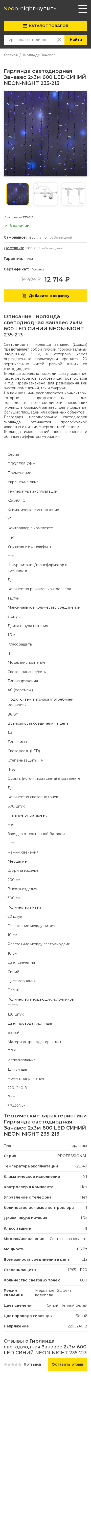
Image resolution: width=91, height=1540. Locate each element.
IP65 (72, 1270)
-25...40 (81, 1166)
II (86, 1228)
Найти (76, 39)
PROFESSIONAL (72, 1156)
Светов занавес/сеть (68, 1238)
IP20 (83, 1270)
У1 (85, 1176)
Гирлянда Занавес (39, 55)
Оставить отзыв (67, 1364)
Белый (81, 1316)
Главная (11, 55)
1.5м (84, 1218)
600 (83, 1280)
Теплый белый (74, 1305)
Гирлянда (78, 1145)
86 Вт (82, 1249)
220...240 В (77, 1326)
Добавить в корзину (49, 295)
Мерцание (44, 1290)
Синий (52, 1305)
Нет (83, 1187)
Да (84, 1259)
